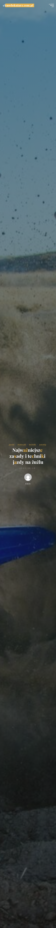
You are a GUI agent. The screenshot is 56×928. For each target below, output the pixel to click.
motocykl (22, 444)
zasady (42, 444)
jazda (11, 444)
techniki (32, 444)
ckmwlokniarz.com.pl (18, 5)
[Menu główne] (51, 5)
